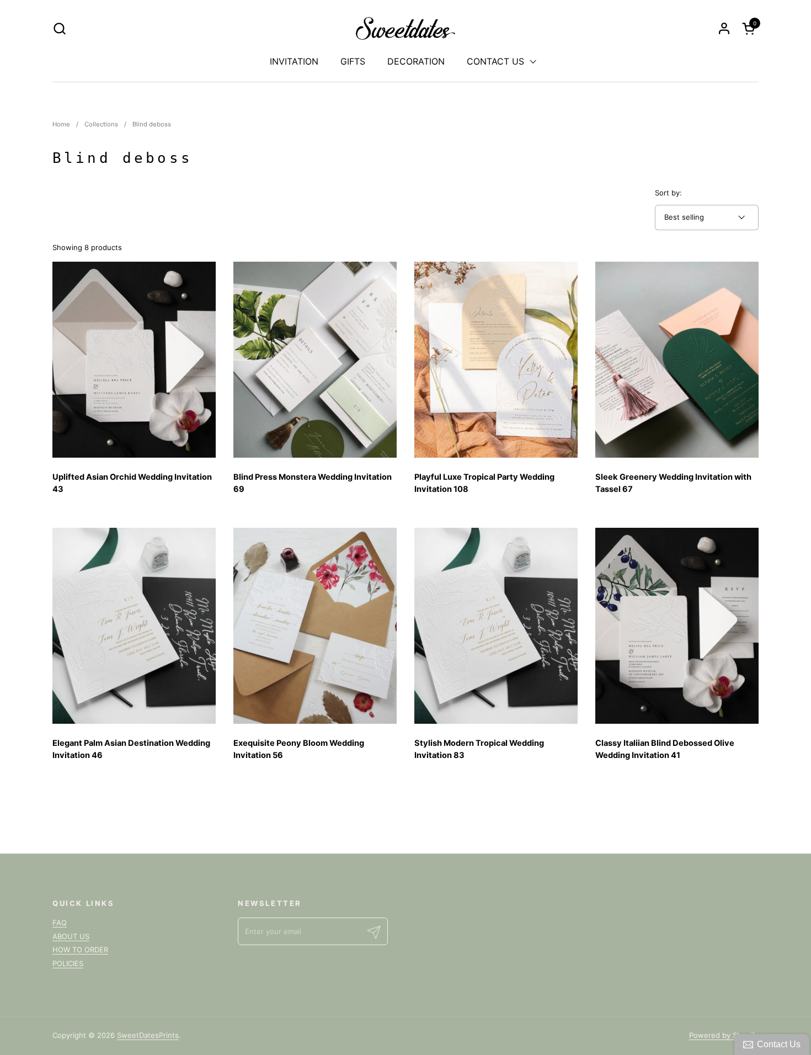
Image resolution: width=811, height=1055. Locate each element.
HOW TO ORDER (80, 949)
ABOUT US (70, 936)
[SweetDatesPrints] (406, 28)
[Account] (724, 28)
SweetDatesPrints (148, 1035)
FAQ (59, 922)
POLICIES (67, 963)
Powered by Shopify (724, 1035)
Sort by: (668, 192)
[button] (59, 28)
